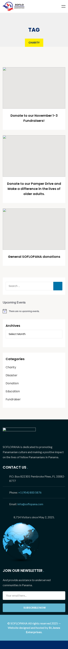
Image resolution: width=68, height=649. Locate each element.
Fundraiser (13, 399)
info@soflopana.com (30, 504)
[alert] (34, 311)
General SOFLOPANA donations (34, 256)
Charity (11, 367)
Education (13, 391)
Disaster (11, 375)
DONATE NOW (34, 645)
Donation (12, 383)
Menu (63, 6)
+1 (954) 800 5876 (30, 492)
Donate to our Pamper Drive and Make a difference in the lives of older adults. (34, 188)
